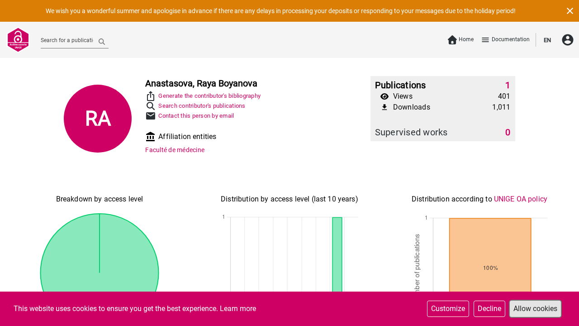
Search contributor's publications (201, 105)
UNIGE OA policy (520, 199)
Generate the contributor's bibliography (209, 95)
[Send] (102, 41)
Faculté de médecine (174, 149)
